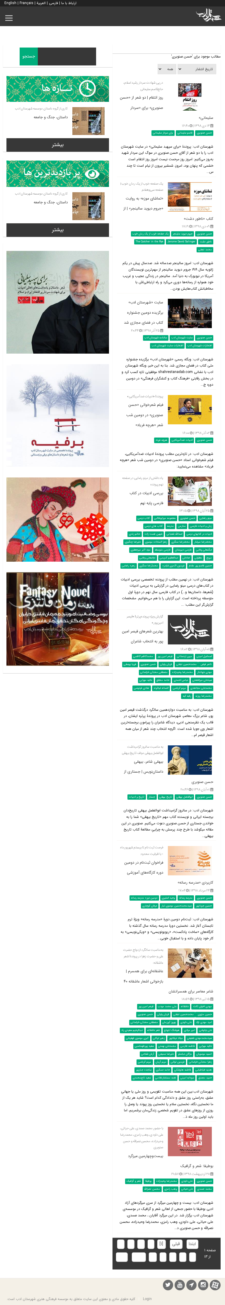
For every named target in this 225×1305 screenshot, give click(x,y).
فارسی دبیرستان (183, 550)
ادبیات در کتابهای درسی (199, 534)
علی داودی (186, 1022)
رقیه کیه (187, 696)
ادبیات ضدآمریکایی (182, 440)
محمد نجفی (205, 250)
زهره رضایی (128, 566)
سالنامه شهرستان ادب (155, 338)
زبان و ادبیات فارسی (201, 526)
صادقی (186, 558)
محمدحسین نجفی (186, 664)
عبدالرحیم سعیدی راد (132, 1030)
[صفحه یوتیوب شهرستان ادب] (180, 1286)
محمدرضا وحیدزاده (182, 672)
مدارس (182, 526)
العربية (41, 3)
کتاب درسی (144, 518)
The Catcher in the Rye (149, 242)
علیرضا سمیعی (166, 1054)
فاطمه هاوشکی (182, 1070)
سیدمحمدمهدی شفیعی (199, 1038)
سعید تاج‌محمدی (142, 1078)
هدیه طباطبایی (203, 1070)
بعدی (138, 1257)
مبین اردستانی (184, 656)
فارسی (53, 3)
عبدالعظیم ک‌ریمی (169, 558)
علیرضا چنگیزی (133, 542)
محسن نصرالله (152, 1189)
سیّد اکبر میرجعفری (140, 550)
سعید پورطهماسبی (144, 1046)
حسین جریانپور (204, 906)
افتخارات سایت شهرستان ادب (167, 346)
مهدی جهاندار (204, 672)
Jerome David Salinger (181, 242)
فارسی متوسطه (163, 550)
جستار (152, 797)
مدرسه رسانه (185, 898)
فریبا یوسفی (130, 664)
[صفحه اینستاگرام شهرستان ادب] (203, 1286)
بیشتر (58, 145)
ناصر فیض (206, 664)
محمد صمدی (204, 1189)
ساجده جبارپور (143, 1070)
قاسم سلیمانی (185, 133)
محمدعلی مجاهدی (201, 688)
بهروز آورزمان (169, 1022)
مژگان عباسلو (185, 1054)
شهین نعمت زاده (153, 534)
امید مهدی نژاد (204, 1022)
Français (26, 3)
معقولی (198, 558)
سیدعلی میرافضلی (202, 680)
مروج (209, 558)
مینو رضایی (206, 518)
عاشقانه (185, 1007)
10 (152, 1257)
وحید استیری (168, 898)
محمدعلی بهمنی (167, 1046)
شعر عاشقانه (153, 1030)
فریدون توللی (178, 1062)
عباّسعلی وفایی (204, 550)
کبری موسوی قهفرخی (137, 1038)
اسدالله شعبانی (174, 534)
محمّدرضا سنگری (180, 542)
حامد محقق (162, 680)
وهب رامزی (170, 1189)
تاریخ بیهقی (165, 797)
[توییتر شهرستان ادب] (168, 1286)
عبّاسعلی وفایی (147, 558)
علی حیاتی (187, 1189)
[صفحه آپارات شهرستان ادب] (215, 1285)
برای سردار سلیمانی (163, 133)
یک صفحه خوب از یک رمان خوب (150, 234)
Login (147, 1299)
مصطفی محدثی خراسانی (154, 672)
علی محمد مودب (167, 1007)
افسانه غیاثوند (161, 688)
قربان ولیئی (166, 664)
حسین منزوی (204, 1014)
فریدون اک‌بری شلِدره (173, 566)
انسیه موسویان (204, 1054)
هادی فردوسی (141, 688)
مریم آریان (161, 1062)
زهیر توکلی (159, 1038)
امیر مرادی (189, 1030)
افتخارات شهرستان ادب (200, 346)
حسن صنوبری (204, 133)
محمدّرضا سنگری (148, 566)
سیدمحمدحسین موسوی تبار (176, 906)
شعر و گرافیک (134, 1181)
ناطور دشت (206, 242)
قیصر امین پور (165, 656)
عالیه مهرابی (145, 680)
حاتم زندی (134, 534)
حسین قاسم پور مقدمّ (200, 566)
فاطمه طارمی (187, 1046)
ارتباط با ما (68, 3)
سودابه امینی (187, 1078)
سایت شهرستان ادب (181, 338)
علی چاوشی (205, 1030)
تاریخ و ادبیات (136, 797)
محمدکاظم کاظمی (143, 656)
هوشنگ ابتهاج (172, 1030)
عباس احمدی (181, 680)
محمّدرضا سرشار (203, 542)
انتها (121, 1257)
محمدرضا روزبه (203, 696)
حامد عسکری (163, 1070)
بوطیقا (148, 1181)
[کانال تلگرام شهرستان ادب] (191, 1286)
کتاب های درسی (154, 526)
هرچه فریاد (161, 440)
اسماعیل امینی (204, 656)
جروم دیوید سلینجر (182, 234)
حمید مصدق (205, 1078)
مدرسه (170, 526)
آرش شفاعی (147, 1054)
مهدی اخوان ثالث (202, 1007)
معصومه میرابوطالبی (165, 518)
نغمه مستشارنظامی (165, 1078)
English (10, 3)
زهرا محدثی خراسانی (200, 1062)
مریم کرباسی (179, 688)
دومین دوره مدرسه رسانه (144, 898)
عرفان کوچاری (149, 906)
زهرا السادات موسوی (156, 542)
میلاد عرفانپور (176, 1038)
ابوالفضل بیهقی (184, 797)
